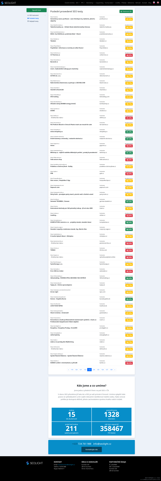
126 (102, 370)
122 (85, 370)
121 (81, 370)
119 (72, 370)
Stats (158, 478)
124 (94, 370)
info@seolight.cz (102, 443)
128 (111, 370)
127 (107, 370)
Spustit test (36, 10)
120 (76, 370)
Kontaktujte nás (92, 449)
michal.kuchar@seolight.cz (66, 465)
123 (89, 370)
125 (98, 370)
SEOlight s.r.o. (152, 478)
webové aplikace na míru (155, 479)
